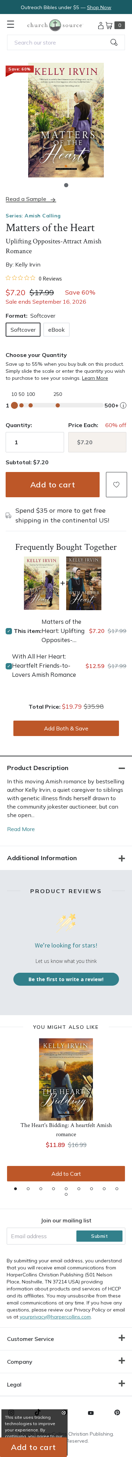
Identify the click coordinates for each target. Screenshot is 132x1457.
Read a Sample (26, 199)
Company (19, 1361)
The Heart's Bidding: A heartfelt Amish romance (66, 1129)
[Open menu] (10, 24)
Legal (14, 1384)
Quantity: (19, 425)
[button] (66, 185)
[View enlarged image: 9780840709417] (66, 120)
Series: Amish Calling (33, 216)
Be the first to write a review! (66, 979)
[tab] (15, 1188)
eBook (56, 329)
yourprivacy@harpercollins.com (55, 1317)
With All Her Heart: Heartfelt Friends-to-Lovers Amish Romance (44, 665)
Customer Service (30, 1338)
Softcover (23, 329)
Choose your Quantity (36, 354)
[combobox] (66, 42)
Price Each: (83, 425)
